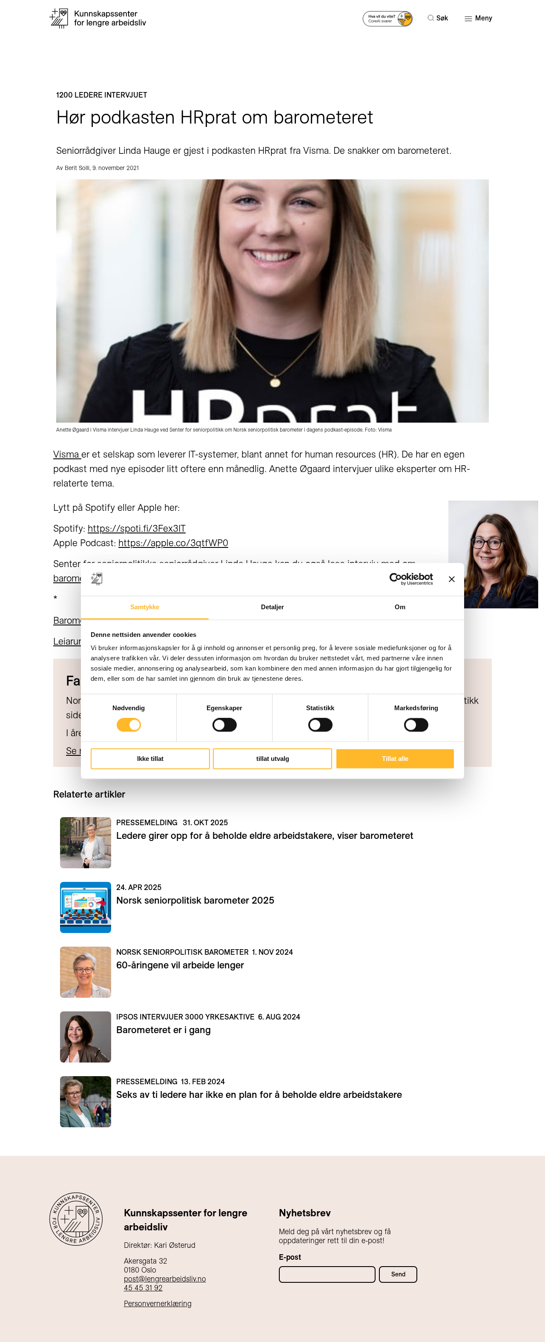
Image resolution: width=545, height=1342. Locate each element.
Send (398, 1274)
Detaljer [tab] (272, 607)
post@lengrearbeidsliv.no (165, 1279)
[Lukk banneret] (452, 579)
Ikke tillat (150, 758)
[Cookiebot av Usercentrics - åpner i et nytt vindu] (396, 579)
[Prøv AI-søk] (388, 18)
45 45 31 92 (143, 1288)
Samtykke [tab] (145, 607)
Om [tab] (400, 607)
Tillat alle (395, 758)
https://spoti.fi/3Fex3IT (137, 528)
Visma (67, 454)
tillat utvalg (272, 758)
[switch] (224, 725)
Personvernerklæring (158, 1303)
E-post (290, 1257)
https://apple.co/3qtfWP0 (173, 543)
